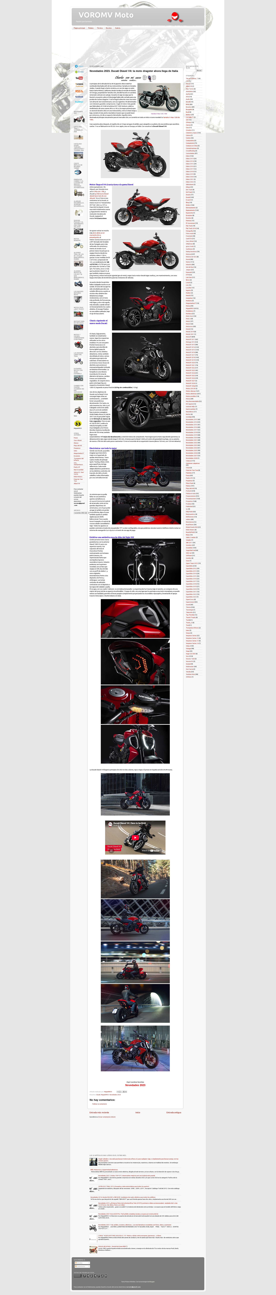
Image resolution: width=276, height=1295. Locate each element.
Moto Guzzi (189, 316)
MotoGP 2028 (190, 383)
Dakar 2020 (190, 176)
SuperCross (190, 599)
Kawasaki (189, 272)
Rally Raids (189, 511)
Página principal (79, 28)
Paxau (76, 438)
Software (189, 555)
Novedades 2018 (191, 432)
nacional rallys (190, 406)
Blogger (151, 1281)
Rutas (188, 535)
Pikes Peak (189, 483)
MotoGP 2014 (190, 347)
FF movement (190, 223)
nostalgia (189, 417)
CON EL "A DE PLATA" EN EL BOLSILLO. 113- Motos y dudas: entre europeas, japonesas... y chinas (129, 1235)
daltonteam (189, 184)
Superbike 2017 (191, 581)
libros (188, 280)
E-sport (188, 200)
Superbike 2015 (191, 576)
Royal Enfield (190, 532)
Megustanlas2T (79, 453)
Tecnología (189, 610)
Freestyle (189, 236)
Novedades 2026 (191, 453)
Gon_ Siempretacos (78, 463)
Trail (187, 620)
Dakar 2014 (190, 161)
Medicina (189, 300)
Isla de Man (189, 267)
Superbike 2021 (191, 591)
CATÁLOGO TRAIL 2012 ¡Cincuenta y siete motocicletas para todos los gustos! (123, 1186)
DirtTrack (189, 192)
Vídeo (188, 646)
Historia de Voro (191, 257)
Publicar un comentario (99, 1104)
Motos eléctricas (191, 393)
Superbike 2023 (191, 597)
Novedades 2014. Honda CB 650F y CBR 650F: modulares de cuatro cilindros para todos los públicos (123, 1197)
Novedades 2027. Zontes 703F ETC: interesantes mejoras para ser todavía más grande (126, 1175)
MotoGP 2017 (190, 355)
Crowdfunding (190, 151)
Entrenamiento (190, 207)
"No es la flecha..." (192, 78)
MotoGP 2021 (190, 365)
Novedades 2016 (191, 427)
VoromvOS (189, 661)
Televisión (189, 612)
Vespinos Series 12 (192, 638)
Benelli (188, 102)
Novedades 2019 (191, 435)
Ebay (187, 202)
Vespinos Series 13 (192, 641)
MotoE (188, 329)
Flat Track (189, 226)
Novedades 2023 (115, 1094)
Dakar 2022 (190, 182)
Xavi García (189, 669)
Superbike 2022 (191, 594)
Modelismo (189, 311)
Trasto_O (189, 622)
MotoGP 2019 (190, 360)
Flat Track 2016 (191, 228)
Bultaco (188, 114)
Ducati (98, 1094)
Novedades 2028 (191, 458)
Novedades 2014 (191, 422)
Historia (188, 254)
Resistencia (189, 522)
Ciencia (188, 125)
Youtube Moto (190, 674)
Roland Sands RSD (192, 527)
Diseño (188, 195)
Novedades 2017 (191, 430)
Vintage (188, 648)
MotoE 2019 (190, 331)
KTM (187, 275)
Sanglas (188, 540)
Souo (187, 561)
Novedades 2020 (191, 437)
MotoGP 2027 (190, 381)
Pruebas (188, 504)
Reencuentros (190, 514)
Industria (189, 264)
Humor (188, 262)
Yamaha (188, 672)
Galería (117, 28)
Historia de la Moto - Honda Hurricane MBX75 (113, 1246)
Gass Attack (78, 440)
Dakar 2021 (190, 179)
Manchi (188, 295)
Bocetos (109, 28)
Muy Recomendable (192, 401)
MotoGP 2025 (190, 375)
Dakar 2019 (190, 174)
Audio (188, 99)
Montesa (189, 313)
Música (188, 399)
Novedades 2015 (191, 424)
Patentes (189, 473)
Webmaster (190, 666)
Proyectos (189, 501)
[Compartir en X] (122, 1092)
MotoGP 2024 (190, 373)
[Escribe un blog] (120, 1092)
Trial (187, 625)
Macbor (188, 293)
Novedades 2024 (191, 448)
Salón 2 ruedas (191, 537)
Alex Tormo (190, 89)
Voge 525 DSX (190, 654)
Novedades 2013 (191, 419)
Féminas (188, 220)
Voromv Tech (190, 659)
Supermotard (190, 602)
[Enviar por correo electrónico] (118, 1092)
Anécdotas (189, 91)
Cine (187, 127)
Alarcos (188, 83)
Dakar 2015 (190, 164)
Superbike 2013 (191, 571)
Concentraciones (191, 148)
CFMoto (188, 122)
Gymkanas (189, 249)
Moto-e (188, 318)
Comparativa (190, 140)
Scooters (189, 545)
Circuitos (189, 130)
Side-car (188, 553)
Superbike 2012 (191, 568)
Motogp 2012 (190, 342)
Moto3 (188, 324)
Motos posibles (191, 396)
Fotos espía (190, 233)
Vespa (188, 633)
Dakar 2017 (190, 169)
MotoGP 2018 (190, 357)
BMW (188, 104)
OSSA (188, 467)
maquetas (189, 298)
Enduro (188, 205)
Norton (188, 414)
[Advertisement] (136, 48)
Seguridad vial (190, 550)
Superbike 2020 (191, 589)
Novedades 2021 (191, 440)
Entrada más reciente (99, 1112)
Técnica (100, 28)
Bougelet (189, 109)
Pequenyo (77, 448)
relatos (188, 519)
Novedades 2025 (191, 450)
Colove (188, 135)
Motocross (189, 326)
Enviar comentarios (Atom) (106, 1117)
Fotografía (189, 231)
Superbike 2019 (191, 586)
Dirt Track (189, 189)
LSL (187, 285)
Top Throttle (190, 615)
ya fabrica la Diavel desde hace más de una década (99, 196)
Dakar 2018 (190, 171)
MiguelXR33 (105, 1094)
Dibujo (188, 187)
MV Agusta (189, 404)
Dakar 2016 (190, 166)
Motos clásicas (190, 391)
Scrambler (189, 548)
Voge (187, 651)
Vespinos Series (191, 635)
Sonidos (188, 558)
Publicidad (189, 506)
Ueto (75, 451)
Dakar (188, 156)
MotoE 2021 (190, 334)
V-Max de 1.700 (98, 191)
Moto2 (188, 321)
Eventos (188, 218)
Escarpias (77, 456)
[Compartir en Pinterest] (126, 1092)
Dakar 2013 (190, 158)
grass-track (189, 246)
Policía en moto (191, 493)
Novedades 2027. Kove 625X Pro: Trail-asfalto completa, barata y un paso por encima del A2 (128, 1214)
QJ (187, 509)
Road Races (190, 524)
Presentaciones (191, 498)
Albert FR (77, 483)
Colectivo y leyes (191, 133)
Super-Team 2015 (192, 563)
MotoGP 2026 (190, 378)
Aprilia (188, 94)
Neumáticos (190, 411)
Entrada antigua (173, 1112)
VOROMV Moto (104, 15)
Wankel (188, 664)
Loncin (188, 282)
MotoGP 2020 (190, 362)
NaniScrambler (190, 409)
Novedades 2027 (191, 455)
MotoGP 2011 (190, 339)
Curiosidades (190, 153)
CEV (187, 120)
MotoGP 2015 (190, 350)
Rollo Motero (78, 476)
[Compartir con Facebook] (124, 1092)
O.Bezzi (188, 461)
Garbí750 (189, 238)
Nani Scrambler (79, 470)
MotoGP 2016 (190, 352)
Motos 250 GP (190, 388)
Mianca (76, 443)
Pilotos (188, 486)
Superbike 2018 (191, 584)
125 (187, 81)
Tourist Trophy (191, 617)
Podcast (188, 491)
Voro (187, 656)
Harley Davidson (191, 251)
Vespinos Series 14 (192, 643)
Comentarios (80, 1266)
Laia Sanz (189, 277)
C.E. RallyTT (190, 117)
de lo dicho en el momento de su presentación (97, 235)
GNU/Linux (189, 244)
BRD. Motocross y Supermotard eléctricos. (104, 1169)
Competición (190, 143)
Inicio (137, 1112)
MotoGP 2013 (190, 344)
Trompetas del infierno (78, 459)
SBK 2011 (189, 542)
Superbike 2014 (191, 573)
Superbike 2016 (191, 579)
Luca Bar (188, 288)
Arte (187, 96)
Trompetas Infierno (192, 628)
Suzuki (188, 604)
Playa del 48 (78, 445)
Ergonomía (189, 213)
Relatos (91, 28)
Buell (187, 112)
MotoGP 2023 (190, 370)
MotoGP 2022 (190, 368)
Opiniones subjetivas (193, 463)
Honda (188, 259)
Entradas (79, 1263)
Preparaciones (190, 496)
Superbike (189, 566)
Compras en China (192, 146)
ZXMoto (188, 677)
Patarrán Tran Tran (192, 470)
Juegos (188, 270)
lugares (188, 290)
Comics (188, 138)
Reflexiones (190, 517)
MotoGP (188, 337)
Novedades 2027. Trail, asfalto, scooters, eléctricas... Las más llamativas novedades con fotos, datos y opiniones (134, 1225)
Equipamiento (190, 210)
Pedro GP (77, 467)
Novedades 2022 (191, 442)
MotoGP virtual (191, 386)
